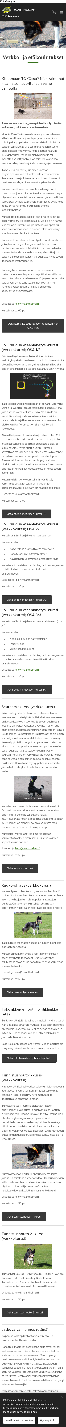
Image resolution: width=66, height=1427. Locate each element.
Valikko (61, 12)
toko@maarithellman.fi (27, 303)
